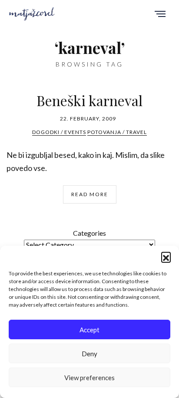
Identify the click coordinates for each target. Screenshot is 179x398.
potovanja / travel (117, 132)
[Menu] (160, 14)
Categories (89, 233)
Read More (89, 194)
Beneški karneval (89, 100)
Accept (89, 330)
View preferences (89, 377)
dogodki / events (59, 132)
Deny (89, 354)
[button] (166, 256)
